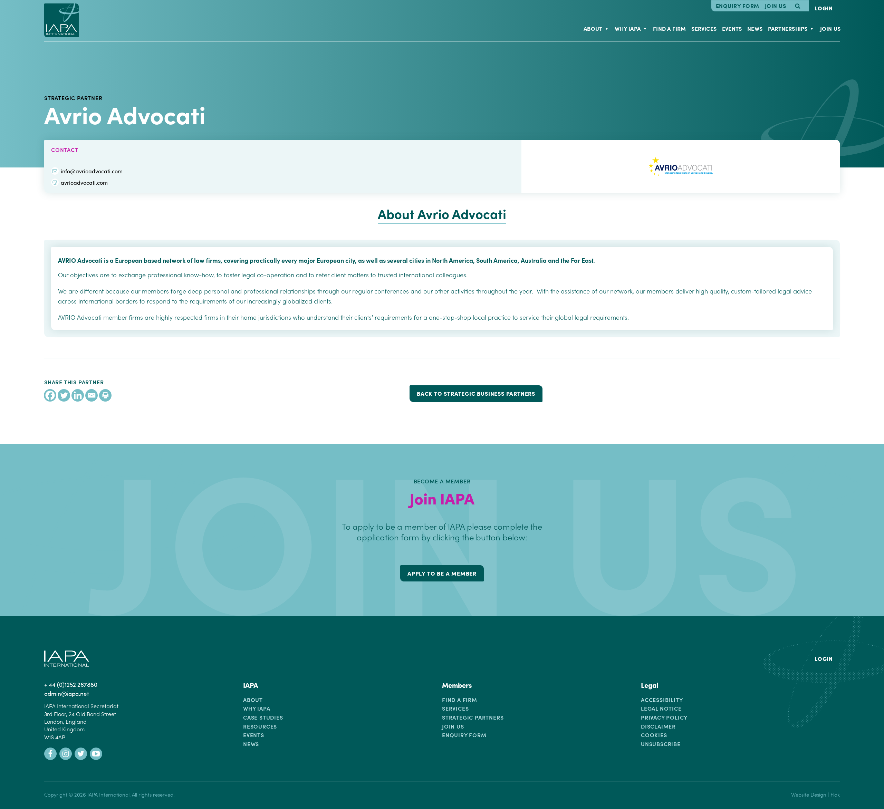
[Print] (105, 395)
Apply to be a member (442, 573)
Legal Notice (661, 708)
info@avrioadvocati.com (92, 171)
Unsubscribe (661, 744)
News (754, 28)
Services (704, 28)
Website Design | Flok (815, 794)
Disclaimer (658, 726)
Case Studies (263, 717)
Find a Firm (669, 28)
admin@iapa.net (66, 693)
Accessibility (662, 699)
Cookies (654, 735)
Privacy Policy (664, 717)
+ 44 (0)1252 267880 (70, 684)
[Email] (91, 395)
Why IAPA (628, 28)
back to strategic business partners (476, 393)
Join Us (775, 6)
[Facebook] (50, 395)
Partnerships (787, 28)
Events (732, 28)
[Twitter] (64, 395)
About (593, 28)
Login (824, 8)
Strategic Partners (472, 717)
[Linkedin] (77, 395)
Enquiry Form (737, 6)
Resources (260, 726)
